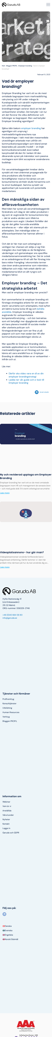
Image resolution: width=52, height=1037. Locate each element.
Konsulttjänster (9, 703)
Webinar (6, 802)
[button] (42, 392)
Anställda (7, 810)
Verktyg (6, 717)
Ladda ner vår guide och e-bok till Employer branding (26, 381)
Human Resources (11, 712)
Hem (3, 66)
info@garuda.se (10, 618)
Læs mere (4, 493)
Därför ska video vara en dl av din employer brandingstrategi (26, 375)
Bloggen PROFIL (11, 66)
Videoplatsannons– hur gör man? (22, 552)
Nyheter (6, 819)
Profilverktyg (8, 699)
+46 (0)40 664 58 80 (12, 615)
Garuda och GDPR (11, 832)
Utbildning (7, 708)
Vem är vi (7, 806)
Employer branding (25, 66)
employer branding (31, 128)
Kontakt (6, 824)
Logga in (6, 828)
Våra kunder (8, 815)
